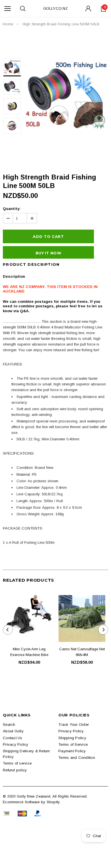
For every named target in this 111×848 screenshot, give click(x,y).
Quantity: (11, 209)
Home (8, 24)
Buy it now (48, 253)
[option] (66, 95)
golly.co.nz (55, 8)
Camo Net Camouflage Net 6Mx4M (82, 652)
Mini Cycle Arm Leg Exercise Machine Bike (29, 652)
